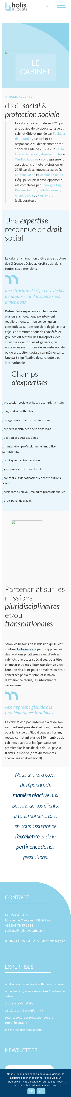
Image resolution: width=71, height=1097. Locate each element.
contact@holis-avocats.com (25, 930)
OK (31, 1091)
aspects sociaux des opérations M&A (27, 429)
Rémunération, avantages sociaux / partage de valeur (35, 993)
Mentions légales (53, 941)
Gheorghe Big (51, 185)
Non (41, 1091)
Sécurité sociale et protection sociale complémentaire (29, 1020)
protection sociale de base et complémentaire (34, 402)
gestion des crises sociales (21, 437)
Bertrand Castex (51, 174)
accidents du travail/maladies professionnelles (34, 492)
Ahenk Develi (24, 195)
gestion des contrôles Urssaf (22, 469)
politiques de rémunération (22, 460)
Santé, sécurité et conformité (24, 1010)
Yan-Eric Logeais (26, 159)
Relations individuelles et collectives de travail (35, 984)
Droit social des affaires (20, 1003)
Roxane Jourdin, (26, 190)
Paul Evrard (45, 195)
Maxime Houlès (51, 154)
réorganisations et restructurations (27, 420)
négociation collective (18, 411)
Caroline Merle (25, 174)
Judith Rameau (49, 190)
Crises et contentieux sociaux (23, 1030)
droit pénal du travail (18, 500)
